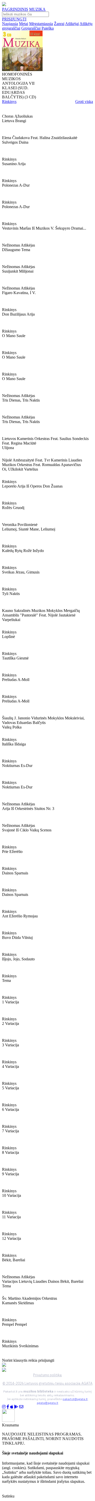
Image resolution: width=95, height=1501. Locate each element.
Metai (23, 23)
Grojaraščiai (31, 28)
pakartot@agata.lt (75, 1399)
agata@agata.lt (47, 1403)
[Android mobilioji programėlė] (16, 1407)
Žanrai (59, 23)
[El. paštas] (21, 1407)
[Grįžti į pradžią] (4, 5)
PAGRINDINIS (15, 9)
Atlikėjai (72, 23)
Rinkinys (9, 101)
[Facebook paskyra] (8, 1407)
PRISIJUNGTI (14, 19)
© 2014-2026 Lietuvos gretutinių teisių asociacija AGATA (47, 1383)
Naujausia (10, 23)
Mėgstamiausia (41, 23)
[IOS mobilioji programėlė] (11, 1407)
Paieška (48, 28)
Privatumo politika (47, 1375)
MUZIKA (37, 9)
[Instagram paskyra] (4, 1407)
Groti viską (84, 101)
